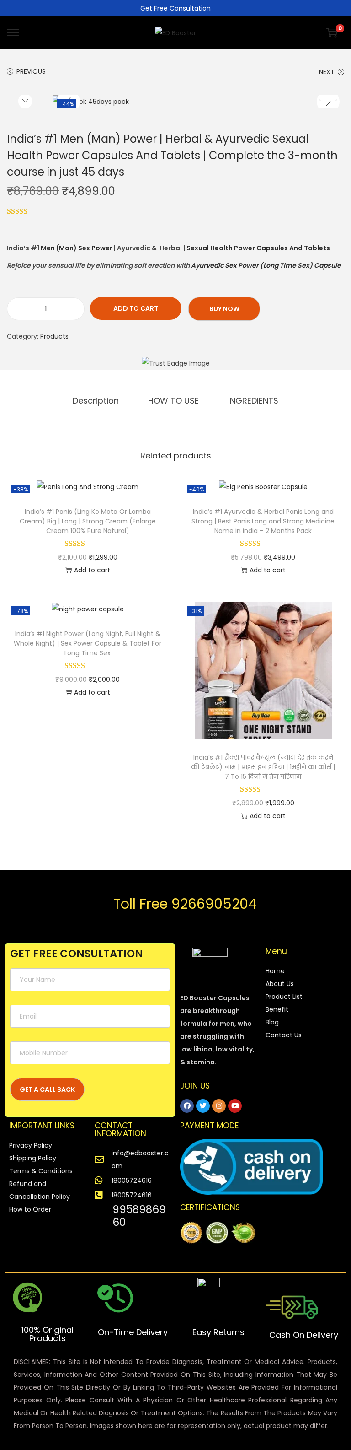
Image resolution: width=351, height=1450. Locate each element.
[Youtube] (235, 1106)
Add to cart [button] (92, 570)
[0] (331, 32)
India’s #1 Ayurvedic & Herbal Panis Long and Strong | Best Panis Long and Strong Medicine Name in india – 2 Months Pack (263, 521)
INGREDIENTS (253, 400)
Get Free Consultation (175, 8)
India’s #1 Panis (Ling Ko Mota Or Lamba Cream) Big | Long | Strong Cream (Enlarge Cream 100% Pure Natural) (88, 521)
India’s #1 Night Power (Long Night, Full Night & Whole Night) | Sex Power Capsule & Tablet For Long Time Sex (87, 643)
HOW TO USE (173, 400)
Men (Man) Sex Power (76, 248)
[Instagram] (219, 1106)
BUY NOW (224, 308)
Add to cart (135, 308)
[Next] (328, 101)
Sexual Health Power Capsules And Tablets (258, 248)
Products (54, 336)
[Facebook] (187, 1106)
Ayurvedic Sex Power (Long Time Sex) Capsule (266, 265)
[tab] (96, 400)
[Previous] (68, 101)
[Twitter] (203, 1106)
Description (96, 400)
